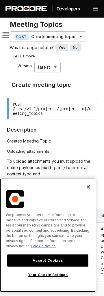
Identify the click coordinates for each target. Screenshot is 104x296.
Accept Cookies (48, 260)
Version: (25, 65)
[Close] (88, 187)
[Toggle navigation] (95, 8)
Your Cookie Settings (48, 275)
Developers (68, 9)
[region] (48, 235)
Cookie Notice (43, 246)
